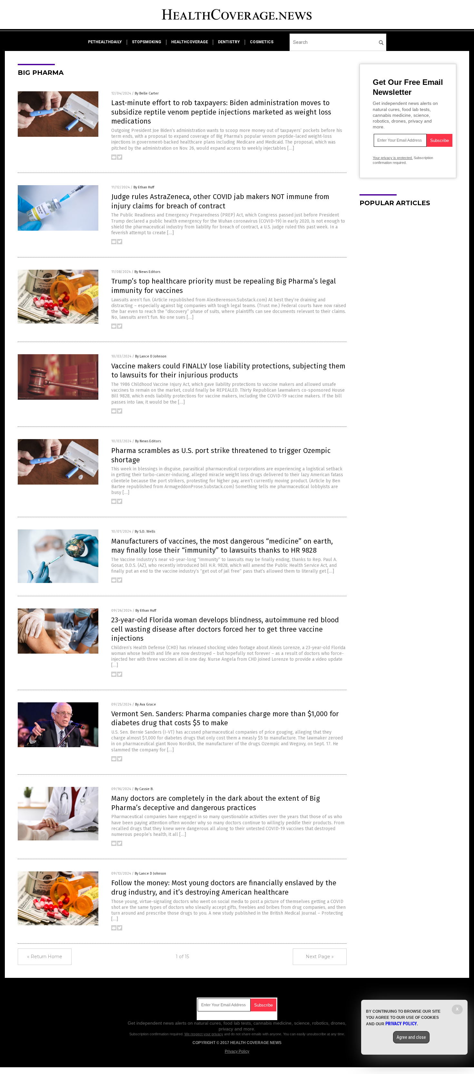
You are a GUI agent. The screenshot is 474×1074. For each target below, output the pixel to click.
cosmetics (261, 42)
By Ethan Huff (143, 187)
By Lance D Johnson (150, 356)
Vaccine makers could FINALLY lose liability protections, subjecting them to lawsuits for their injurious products (228, 371)
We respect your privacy (203, 1034)
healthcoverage (189, 42)
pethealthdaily (105, 42)
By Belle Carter (147, 93)
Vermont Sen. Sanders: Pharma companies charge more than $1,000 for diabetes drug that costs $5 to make (225, 718)
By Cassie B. (144, 789)
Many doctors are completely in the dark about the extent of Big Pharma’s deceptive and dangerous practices (215, 803)
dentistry (229, 42)
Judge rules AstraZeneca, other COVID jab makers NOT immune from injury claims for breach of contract (220, 201)
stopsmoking (146, 42)
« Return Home (44, 956)
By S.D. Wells (145, 531)
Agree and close (411, 1037)
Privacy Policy (237, 1051)
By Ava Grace (145, 704)
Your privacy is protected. (393, 158)
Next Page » (320, 956)
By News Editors (147, 272)
